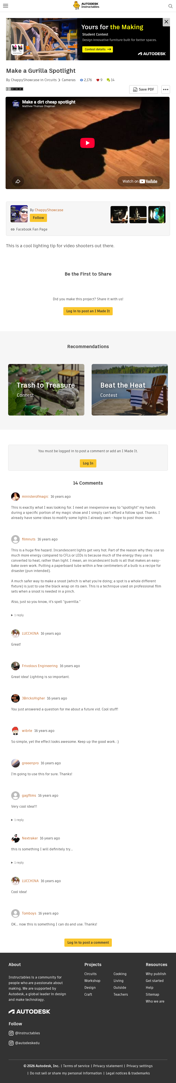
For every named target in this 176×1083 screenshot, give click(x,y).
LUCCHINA (30, 633)
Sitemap (152, 994)
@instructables (27, 1033)
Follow (38, 217)
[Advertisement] (88, 39)
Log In (88, 463)
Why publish (156, 973)
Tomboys (29, 913)
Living (119, 980)
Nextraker (30, 838)
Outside (120, 987)
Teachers (121, 994)
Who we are (155, 1001)
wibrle (27, 731)
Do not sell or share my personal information (66, 1073)
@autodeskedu (27, 1043)
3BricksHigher (33, 698)
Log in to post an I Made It (88, 311)
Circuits (50, 80)
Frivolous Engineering (40, 666)
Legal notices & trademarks (128, 1073)
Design (90, 987)
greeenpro (30, 763)
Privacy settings (139, 1065)
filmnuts (28, 539)
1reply (19, 615)
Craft (88, 994)
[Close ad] (166, 22)
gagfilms (29, 795)
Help (149, 987)
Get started (155, 980)
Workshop (92, 980)
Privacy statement (108, 1065)
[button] (5, 6)
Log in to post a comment (88, 942)
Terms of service (76, 1065)
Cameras (69, 80)
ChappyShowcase (25, 80)
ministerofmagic (35, 496)
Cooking (120, 973)
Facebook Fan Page (31, 229)
